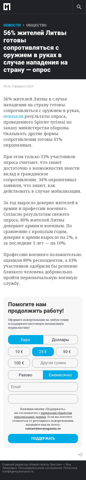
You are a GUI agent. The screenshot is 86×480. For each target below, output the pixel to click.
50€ (67, 351)
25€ (43, 351)
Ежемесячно (60, 375)
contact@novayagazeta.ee (43, 428)
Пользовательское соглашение (40, 468)
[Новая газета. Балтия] (8, 7)
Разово (25, 375)
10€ (19, 351)
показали (13, 116)
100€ (19, 363)
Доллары (60, 339)
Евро (25, 339)
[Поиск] (79, 7)
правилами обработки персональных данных (43, 415)
